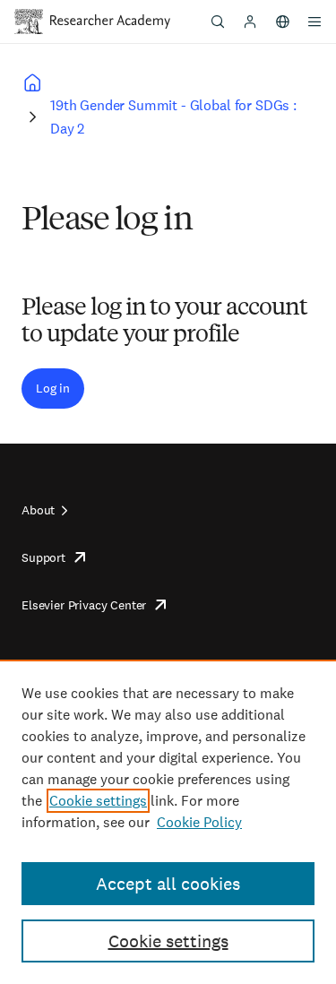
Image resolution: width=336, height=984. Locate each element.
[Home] (110, 21)
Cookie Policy (199, 822)
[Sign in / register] (250, 21)
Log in (53, 388)
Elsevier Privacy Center (84, 605)
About (38, 510)
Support (43, 557)
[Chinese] (282, 21)
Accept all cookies (168, 883)
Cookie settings (98, 800)
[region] (168, 822)
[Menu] (314, 21)
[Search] (217, 21)
